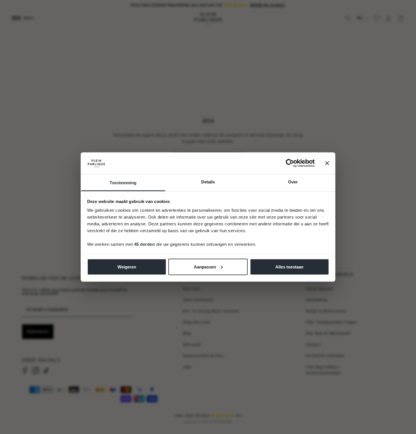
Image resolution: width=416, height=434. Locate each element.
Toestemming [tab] (123, 182)
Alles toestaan (289, 266)
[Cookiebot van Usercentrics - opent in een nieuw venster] (290, 163)
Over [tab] (293, 181)
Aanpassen (205, 266)
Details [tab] (208, 181)
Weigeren (126, 266)
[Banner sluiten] (327, 163)
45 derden (144, 244)
